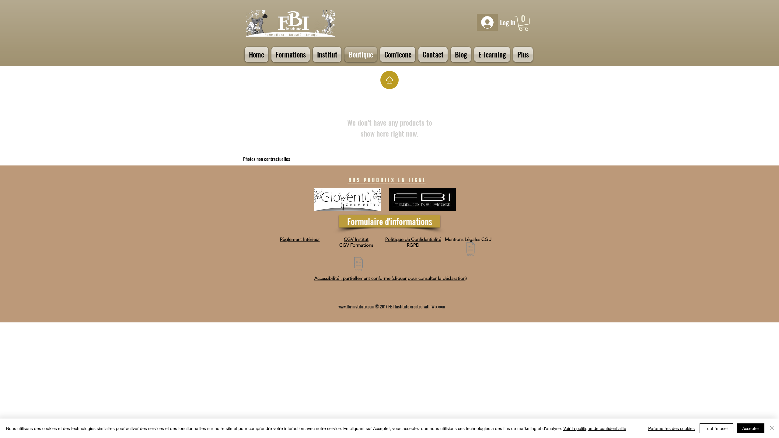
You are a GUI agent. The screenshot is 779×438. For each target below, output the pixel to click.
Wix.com (438, 306)
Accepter (750, 428)
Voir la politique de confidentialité (594, 428)
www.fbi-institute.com (356, 306)
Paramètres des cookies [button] (671, 428)
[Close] (771, 428)
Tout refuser (716, 428)
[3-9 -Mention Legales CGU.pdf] (470, 250)
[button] (524, 23)
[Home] (389, 80)
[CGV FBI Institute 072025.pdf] (358, 265)
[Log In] (487, 22)
